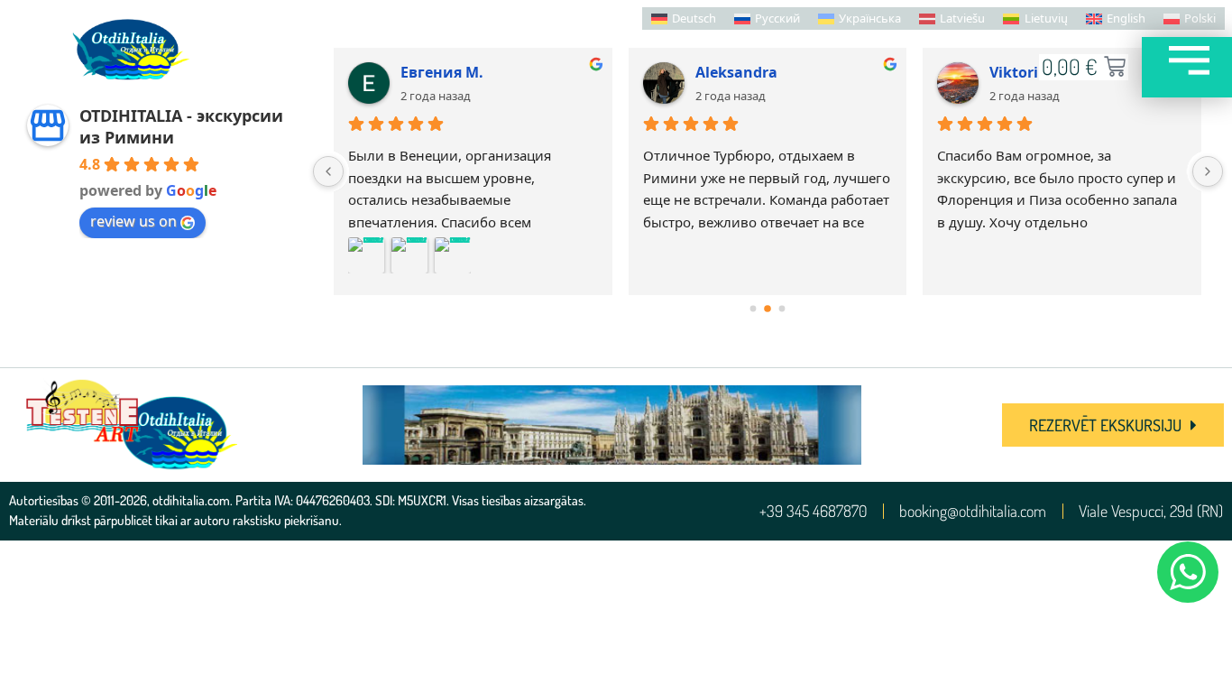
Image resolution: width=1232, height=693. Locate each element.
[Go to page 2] (782, 309)
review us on (133, 221)
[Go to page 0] (753, 309)
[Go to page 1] (767, 308)
